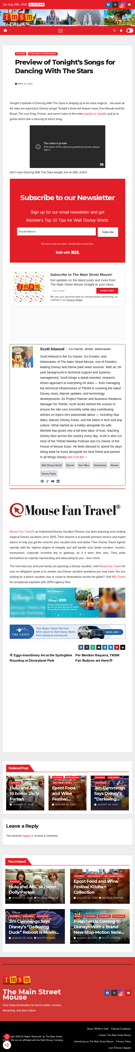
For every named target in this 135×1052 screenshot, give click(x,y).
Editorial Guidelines (121, 1028)
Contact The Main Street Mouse (114, 1035)
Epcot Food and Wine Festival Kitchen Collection (63, 799)
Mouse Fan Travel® (22, 531)
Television (100, 783)
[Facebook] (42, 481)
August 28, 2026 (108, 804)
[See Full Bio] (86, 457)
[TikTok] (47, 481)
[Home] (5, 30)
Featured (20, 54)
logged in (28, 835)
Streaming (113, 777)
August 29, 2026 (23, 804)
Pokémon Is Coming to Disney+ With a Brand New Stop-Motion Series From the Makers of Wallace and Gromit (98, 932)
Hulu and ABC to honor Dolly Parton (24, 793)
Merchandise (72, 777)
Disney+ (78, 916)
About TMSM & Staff (97, 1028)
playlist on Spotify (95, 113)
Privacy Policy (123, 1041)
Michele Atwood (48, 898)
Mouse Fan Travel (110, 566)
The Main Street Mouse (32, 994)
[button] (114, 30)
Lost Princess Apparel (120, 1048)
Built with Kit (67, 252)
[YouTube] (53, 481)
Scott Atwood (46, 938)
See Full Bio (75, 457)
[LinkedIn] (58, 481)
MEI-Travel (118, 576)
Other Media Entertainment (43, 54)
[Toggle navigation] (60, 31)
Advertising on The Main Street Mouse (93, 1041)
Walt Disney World (62, 783)
